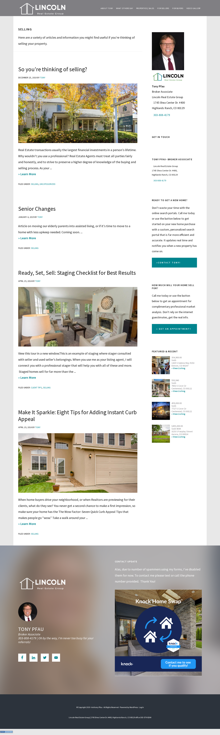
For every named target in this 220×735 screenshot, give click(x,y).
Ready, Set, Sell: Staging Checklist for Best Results (77, 272)
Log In (141, 707)
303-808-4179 (161, 115)
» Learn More (32, 174)
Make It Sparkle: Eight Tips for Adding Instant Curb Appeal (77, 416)
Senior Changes (37, 208)
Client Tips (36, 387)
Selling (34, 184)
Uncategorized (47, 184)
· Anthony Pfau (96, 707)
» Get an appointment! (173, 328)
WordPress (133, 707)
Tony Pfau (31, 629)
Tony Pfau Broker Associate (42, 8)
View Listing (179, 368)
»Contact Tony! (168, 262)
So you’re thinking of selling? (52, 69)
